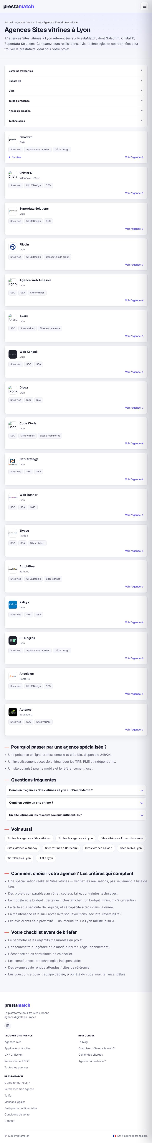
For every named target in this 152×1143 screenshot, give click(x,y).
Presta (18, 6)
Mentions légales (14, 1102)
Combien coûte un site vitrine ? (31, 802)
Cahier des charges (90, 1054)
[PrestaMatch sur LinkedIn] (7, 1025)
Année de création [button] (20, 110)
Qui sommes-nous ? (17, 1082)
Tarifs (7, 1095)
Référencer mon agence (19, 1089)
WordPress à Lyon (19, 858)
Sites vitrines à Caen (98, 848)
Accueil (8, 22)
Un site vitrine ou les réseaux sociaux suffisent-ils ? (45, 815)
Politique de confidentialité (20, 1108)
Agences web (13, 1042)
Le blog (83, 1042)
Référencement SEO (16, 1061)
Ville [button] (11, 90)
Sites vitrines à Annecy (22, 848)
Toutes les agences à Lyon (75, 838)
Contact (9, 1121)
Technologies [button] (17, 120)
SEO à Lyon (46, 858)
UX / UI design (13, 1054)
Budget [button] (13, 80)
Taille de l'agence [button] (19, 100)
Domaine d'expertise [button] (21, 70)
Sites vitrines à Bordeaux (61, 848)
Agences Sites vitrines (28, 22)
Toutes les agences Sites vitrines (29, 838)
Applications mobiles (17, 1048)
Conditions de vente (16, 1114)
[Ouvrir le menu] (145, 6)
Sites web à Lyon (131, 848)
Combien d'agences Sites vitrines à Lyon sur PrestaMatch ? (51, 790)
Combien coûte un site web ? (96, 1048)
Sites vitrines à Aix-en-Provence (122, 838)
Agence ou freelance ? (92, 1061)
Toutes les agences (16, 1067)
